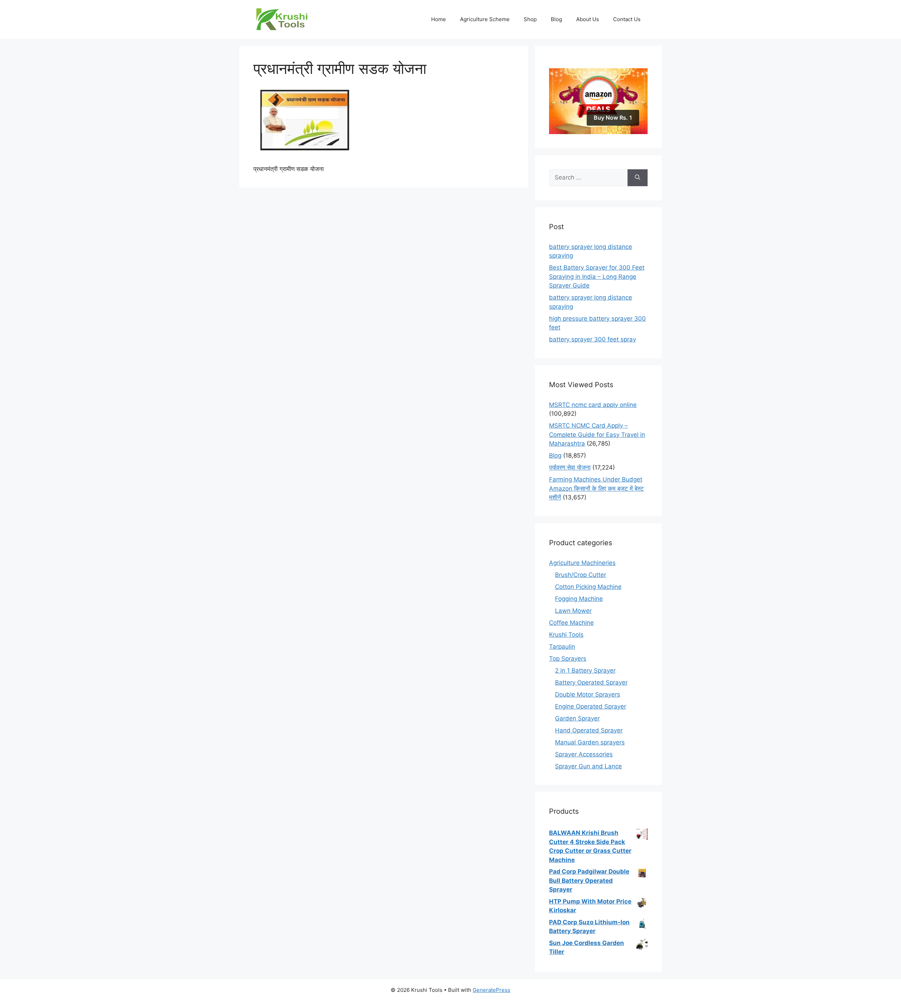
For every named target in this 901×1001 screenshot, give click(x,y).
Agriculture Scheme (485, 19)
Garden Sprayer (577, 718)
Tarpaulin (562, 646)
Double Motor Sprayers (587, 694)
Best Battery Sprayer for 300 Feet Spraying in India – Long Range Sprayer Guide (596, 276)
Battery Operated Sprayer (591, 682)
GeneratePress (491, 990)
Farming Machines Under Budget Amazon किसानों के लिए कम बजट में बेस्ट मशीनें (596, 488)
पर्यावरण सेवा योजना (570, 467)
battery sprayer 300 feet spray (592, 339)
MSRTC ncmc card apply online (593, 404)
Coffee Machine (571, 622)
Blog (556, 19)
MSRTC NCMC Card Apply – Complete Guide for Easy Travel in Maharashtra (597, 434)
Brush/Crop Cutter (580, 574)
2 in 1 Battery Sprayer (585, 670)
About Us (587, 19)
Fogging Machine (579, 598)
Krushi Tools (566, 634)
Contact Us (627, 19)
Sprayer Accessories (584, 754)
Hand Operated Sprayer (589, 730)
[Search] (638, 177)
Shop (530, 19)
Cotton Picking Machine (588, 586)
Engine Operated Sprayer (590, 706)
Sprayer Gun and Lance (588, 766)
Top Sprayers (567, 658)
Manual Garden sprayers (590, 742)
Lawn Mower (573, 610)
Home (438, 19)
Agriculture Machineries (582, 562)
